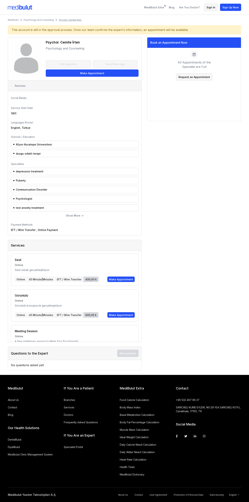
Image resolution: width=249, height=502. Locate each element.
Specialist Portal (73, 447)
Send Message (115, 64)
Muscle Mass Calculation (134, 429)
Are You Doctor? (189, 7)
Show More (73, 215)
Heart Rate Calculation (133, 459)
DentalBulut (14, 439)
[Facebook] (177, 436)
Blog (171, 7)
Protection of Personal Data (188, 494)
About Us (13, 399)
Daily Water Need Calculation (137, 452)
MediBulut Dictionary (132, 474)
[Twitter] (185, 436)
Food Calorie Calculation (134, 399)
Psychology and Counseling (39, 20)
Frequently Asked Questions (81, 422)
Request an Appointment (194, 77)
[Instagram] (204, 436)
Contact (12, 407)
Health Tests (127, 467)
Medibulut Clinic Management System (30, 454)
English (233, 494)
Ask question (68, 64)
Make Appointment (92, 73)
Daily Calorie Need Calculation (138, 444)
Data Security (217, 494)
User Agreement (158, 494)
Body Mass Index (130, 407)
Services (20, 85)
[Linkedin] (195, 436)
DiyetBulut (14, 447)
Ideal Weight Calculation (134, 437)
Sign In (211, 7)
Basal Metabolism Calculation (137, 414)
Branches (69, 399)
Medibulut (13, 20)
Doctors (68, 414)
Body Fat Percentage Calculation (139, 422)
